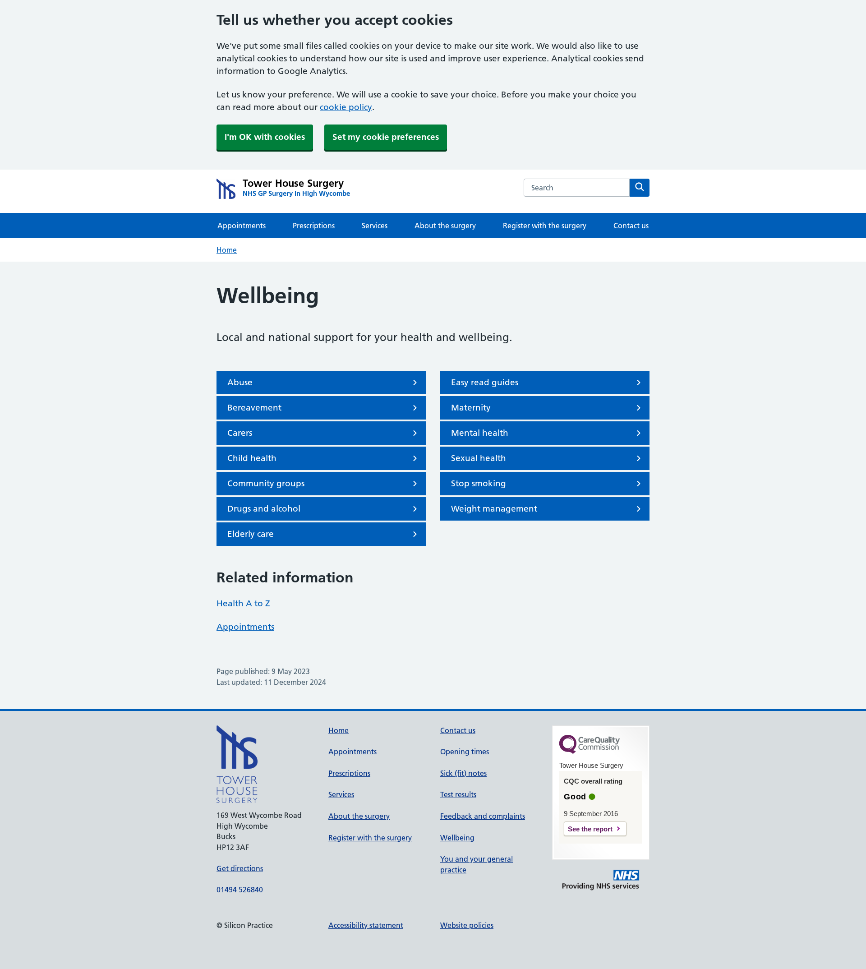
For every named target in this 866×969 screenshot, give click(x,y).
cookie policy (346, 107)
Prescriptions (314, 225)
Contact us (631, 225)
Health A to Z (243, 603)
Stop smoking (478, 483)
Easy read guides (484, 382)
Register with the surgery (544, 225)
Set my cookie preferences (385, 137)
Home (226, 249)
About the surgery (445, 225)
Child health (251, 458)
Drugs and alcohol (263, 508)
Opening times (464, 751)
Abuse (240, 382)
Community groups (265, 483)
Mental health (479, 433)
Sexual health (478, 458)
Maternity (471, 407)
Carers (239, 433)
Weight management (494, 508)
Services (374, 225)
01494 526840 (239, 889)
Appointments (241, 225)
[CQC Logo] (589, 751)
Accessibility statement (365, 925)
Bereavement (254, 407)
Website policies (466, 925)
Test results (458, 794)
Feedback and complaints (482, 816)
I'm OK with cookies (265, 137)
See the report (590, 829)
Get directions (239, 868)
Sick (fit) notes (463, 773)
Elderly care (250, 534)
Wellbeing (457, 837)
